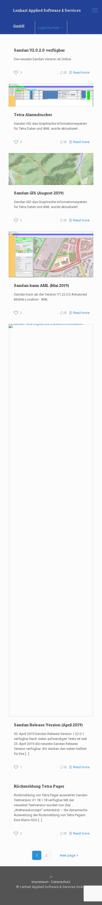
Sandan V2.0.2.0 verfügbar (39, 50)
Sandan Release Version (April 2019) (48, 724)
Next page (67, 855)
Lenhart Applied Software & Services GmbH (47, 13)
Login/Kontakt (48, 28)
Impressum (40, 882)
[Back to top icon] (51, 877)
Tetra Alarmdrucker (33, 114)
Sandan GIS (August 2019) (39, 192)
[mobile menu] (94, 10)
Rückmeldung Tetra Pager (39, 786)
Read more (81, 72)
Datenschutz (60, 882)
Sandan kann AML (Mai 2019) (41, 285)
